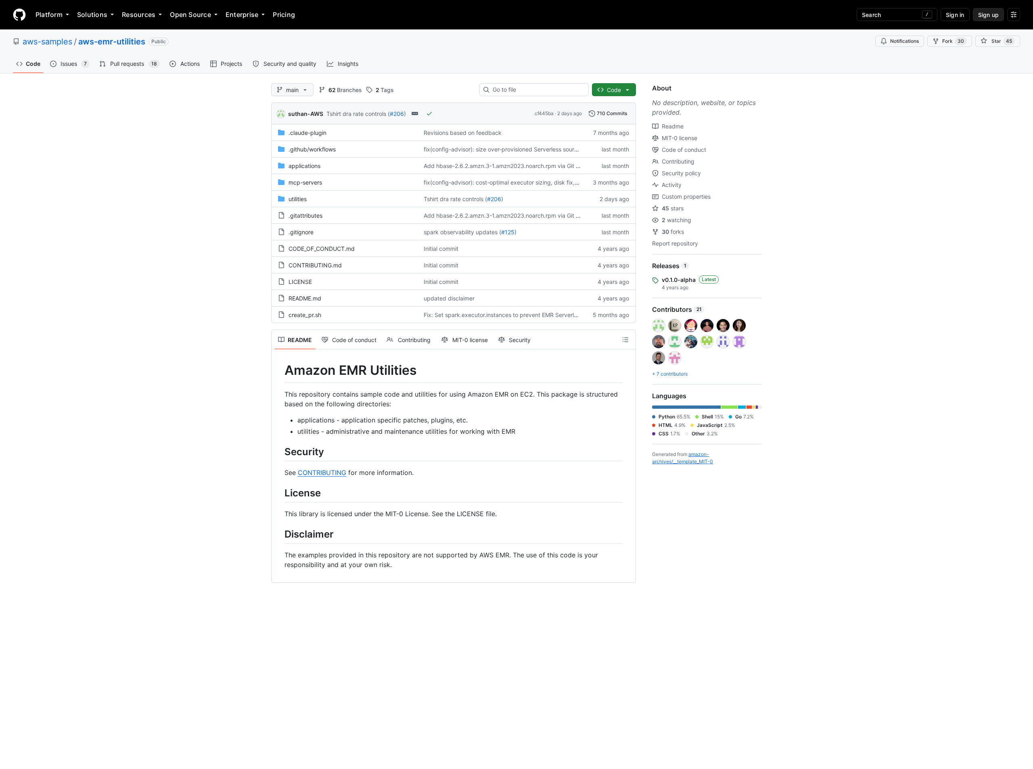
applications (304, 165)
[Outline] (625, 339)
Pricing (284, 15)
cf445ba (544, 113)
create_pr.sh (305, 314)
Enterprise (242, 15)
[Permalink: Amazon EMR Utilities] (278, 370)
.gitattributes (305, 215)
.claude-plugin (307, 132)
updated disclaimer (449, 298)
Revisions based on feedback (463, 132)
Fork (953, 41)
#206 (397, 113)
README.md (305, 298)
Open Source (190, 15)
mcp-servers (305, 182)
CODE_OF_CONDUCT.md (322, 248)
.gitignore (301, 232)
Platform (49, 15)
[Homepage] (19, 14)
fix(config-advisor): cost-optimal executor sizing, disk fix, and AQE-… (515, 182)
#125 (507, 232)
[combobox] (537, 90)
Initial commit (441, 248)
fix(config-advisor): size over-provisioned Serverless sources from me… (518, 149)
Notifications (904, 41)
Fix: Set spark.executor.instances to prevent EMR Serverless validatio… (517, 314)
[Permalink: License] (278, 492)
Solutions (92, 15)
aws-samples (47, 41)
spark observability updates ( (462, 232)
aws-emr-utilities (111, 41)
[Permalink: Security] (278, 451)
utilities (298, 198)
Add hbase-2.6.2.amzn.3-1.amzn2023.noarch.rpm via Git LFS (505, 165)
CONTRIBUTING (322, 473)
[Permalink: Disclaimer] (278, 534)
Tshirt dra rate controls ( (358, 113)
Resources (138, 15)
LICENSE (300, 281)
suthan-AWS (305, 113)
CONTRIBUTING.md (315, 265)
